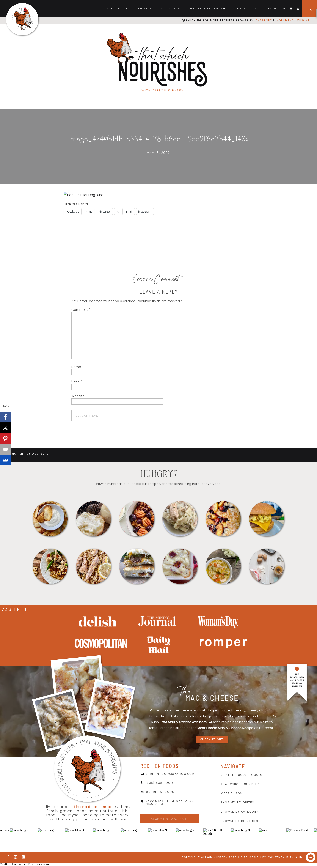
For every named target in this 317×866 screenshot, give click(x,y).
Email (76, 381)
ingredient (284, 20)
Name (77, 366)
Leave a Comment (156, 280)
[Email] (5, 449)
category (264, 20)
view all (304, 20)
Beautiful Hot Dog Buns (28, 454)
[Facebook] (5, 417)
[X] (5, 427)
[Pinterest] (5, 438)
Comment (80, 309)
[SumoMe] (5, 460)
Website (78, 396)
